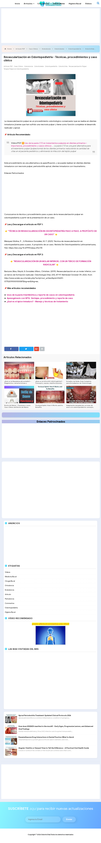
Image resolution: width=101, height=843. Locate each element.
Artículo (8, 594)
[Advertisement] (50, 25)
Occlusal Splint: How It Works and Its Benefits (49, 406)
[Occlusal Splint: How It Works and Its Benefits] (50, 394)
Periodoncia (9, 599)
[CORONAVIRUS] (50, 635)
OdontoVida (63, 66)
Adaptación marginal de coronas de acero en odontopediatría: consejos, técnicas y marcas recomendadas (80, 407)
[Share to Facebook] (11, 349)
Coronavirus (9, 603)
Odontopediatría (51, 66)
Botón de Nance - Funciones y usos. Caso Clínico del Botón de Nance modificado (17, 407)
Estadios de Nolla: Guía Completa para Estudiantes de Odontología (78, 382)
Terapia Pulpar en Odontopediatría (16, 69)
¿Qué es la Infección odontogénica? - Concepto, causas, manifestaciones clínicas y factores (49, 383)
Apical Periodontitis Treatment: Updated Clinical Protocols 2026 (44, 715)
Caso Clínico (18, 66)
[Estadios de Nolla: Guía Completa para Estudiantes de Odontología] (81, 370)
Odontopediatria (11, 608)
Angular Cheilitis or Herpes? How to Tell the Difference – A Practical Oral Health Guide (53, 748)
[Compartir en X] (26, 349)
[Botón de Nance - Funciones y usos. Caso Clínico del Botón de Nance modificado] (19, 394)
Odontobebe (39, 66)
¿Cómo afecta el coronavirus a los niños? (50, 624)
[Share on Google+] (36, 349)
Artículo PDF (8, 66)
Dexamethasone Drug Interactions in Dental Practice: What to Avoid (46, 737)
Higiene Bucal (10, 612)
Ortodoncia (9, 585)
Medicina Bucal (11, 577)
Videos (7, 572)
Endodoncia (28, 66)
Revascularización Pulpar (78, 66)
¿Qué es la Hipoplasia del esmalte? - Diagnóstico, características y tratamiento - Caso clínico (17, 383)
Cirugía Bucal (10, 581)
